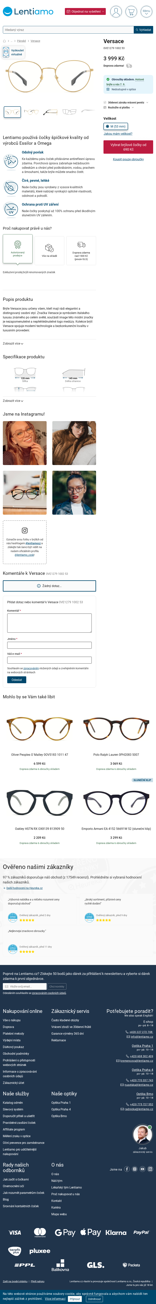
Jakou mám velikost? (118, 134)
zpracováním (31, 668)
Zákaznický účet (13, 1083)
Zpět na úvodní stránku (15, 1281)
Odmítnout (94, 1299)
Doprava (8, 1027)
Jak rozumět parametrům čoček (23, 1193)
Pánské (21, 41)
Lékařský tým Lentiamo (66, 1187)
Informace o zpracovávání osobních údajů (20, 1074)
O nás (55, 1174)
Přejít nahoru (37, 1281)
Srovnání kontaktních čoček (21, 1206)
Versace (35, 41)
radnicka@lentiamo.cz (139, 1109)
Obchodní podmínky (16, 1054)
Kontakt (56, 1201)
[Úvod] (4, 41)
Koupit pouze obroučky (128, 159)
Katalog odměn (13, 1103)
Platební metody (13, 1034)
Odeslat (17, 680)
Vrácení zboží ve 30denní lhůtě (71, 1027)
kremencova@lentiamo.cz (136, 1061)
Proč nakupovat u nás (65, 1194)
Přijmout (75, 1299)
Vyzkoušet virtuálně (17, 52)
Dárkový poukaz (13, 1047)
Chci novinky (56, 986)
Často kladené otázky (65, 1020)
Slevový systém (13, 1109)
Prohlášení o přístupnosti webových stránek (19, 1062)
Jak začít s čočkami (16, 1179)
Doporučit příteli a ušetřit (19, 1116)
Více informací (55, 1299)
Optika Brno (144, 1094)
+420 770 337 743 (141, 1080)
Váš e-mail (14, 654)
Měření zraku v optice (16, 1136)
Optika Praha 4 (142, 1070)
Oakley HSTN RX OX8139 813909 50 (39, 829)
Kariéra (55, 1207)
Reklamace (58, 1040)
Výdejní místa (12, 1040)
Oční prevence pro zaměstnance (23, 1143)
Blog (6, 1199)
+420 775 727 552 (141, 1104)
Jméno (12, 639)
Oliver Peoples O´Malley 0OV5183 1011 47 (39, 755)
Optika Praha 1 (142, 1046)
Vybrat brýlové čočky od (128, 147)
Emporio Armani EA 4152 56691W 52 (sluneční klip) (116, 829)
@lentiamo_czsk (24, 555)
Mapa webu (59, 1214)
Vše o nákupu (12, 1020)
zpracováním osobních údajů (49, 993)
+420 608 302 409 (141, 1056)
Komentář (14, 610)
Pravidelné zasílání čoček (19, 1123)
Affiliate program (14, 1129)
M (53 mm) (118, 126)
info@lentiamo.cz (142, 1036)
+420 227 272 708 (141, 1032)
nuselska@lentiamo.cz (139, 1085)
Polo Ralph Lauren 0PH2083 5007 (116, 755)
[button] (12, 112)
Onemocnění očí (13, 1186)
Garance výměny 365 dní (67, 1034)
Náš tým (56, 1181)
